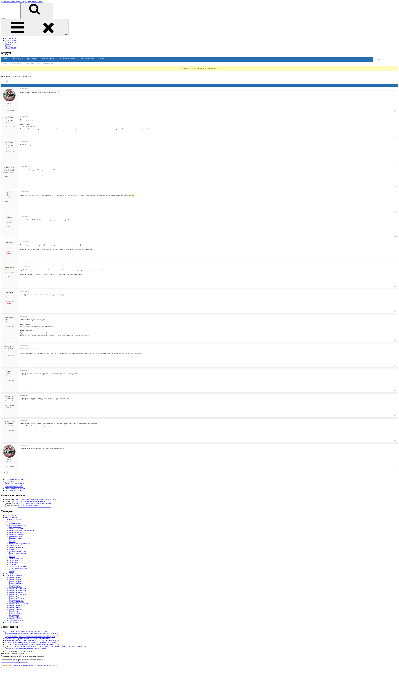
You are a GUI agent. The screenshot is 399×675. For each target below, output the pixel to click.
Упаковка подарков (16, 620)
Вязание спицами (15, 538)
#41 (395, 365)
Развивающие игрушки (17, 551)
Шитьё (11, 572)
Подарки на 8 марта (16, 592)
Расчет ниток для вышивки (14, 483)
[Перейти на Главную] (22, 2)
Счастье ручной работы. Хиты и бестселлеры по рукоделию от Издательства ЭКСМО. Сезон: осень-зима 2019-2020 (46, 646)
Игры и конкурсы (32, 59)
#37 (395, 261)
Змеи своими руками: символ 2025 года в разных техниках (26, 631)
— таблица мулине (14, 479)
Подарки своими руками (14, 575)
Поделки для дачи (11, 622)
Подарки (8, 44)
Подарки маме (14, 585)
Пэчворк (12, 549)
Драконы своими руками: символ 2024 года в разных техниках (27, 639)
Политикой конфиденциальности (14, 662)
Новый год (9, 573)
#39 (395, 311)
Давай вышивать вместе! (67, 59)
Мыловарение (14, 545)
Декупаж (12, 540)
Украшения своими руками (18, 566)
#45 (395, 467)
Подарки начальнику (16, 602)
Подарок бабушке (15, 613)
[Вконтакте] (1, 668)
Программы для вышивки (14, 490)
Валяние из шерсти (16, 529)
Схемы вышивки (11, 42)
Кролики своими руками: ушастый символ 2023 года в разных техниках (30, 642)
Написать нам (6, 665)
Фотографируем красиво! (18, 568)
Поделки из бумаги (16, 547)
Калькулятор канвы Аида (14, 485)
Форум (7, 46)
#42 (395, 390)
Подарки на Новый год (17, 594)
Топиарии (12, 564)
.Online (10, 481)
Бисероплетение (15, 527)
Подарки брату (14, 577)
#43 (395, 415)
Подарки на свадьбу (16, 600)
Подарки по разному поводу (19, 603)
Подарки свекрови (15, 609)
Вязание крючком (15, 536)
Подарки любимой (15, 581)
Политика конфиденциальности (23, 665)
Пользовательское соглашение (46, 665)
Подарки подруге (15, 605)
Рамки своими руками (17, 555)
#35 (395, 211)
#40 (395, 340)
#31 (395, 111)
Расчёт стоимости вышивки (29, 505)
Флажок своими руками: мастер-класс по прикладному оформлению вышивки (33, 635)
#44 (395, 440)
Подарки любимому (16, 583)
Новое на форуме (17, 59)
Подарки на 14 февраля (17, 588)
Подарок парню (14, 617)
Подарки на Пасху (15, 596)
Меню (66, 34)
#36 (395, 236)
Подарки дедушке (15, 579)
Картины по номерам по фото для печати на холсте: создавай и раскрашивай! (32, 640)
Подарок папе (14, 615)
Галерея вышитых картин (87, 59)
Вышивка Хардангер (16, 534)
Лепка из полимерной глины (19, 544)
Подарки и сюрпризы (48, 59)
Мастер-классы (10, 38)
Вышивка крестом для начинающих (22, 530)
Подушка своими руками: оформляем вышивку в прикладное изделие (30, 637)
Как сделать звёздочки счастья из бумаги (30, 501)
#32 (395, 136)
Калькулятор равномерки (14, 487)
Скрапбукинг (14, 562)
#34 (395, 186)
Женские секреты (11, 517)
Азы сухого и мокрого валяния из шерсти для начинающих (26, 648)
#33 (395, 161)
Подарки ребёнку (15, 607)
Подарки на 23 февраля (17, 590)
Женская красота (15, 519)
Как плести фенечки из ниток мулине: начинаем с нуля (31, 503)
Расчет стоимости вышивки (15, 488)
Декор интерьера (11, 40)
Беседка (101, 59)
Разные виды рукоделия (17, 553)
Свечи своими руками (17, 559)
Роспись (12, 557)
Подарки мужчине (15, 587)
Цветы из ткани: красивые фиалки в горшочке (34, 507)
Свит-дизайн (13, 560)
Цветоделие (13, 570)
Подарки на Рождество (17, 598)
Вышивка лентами (15, 532)
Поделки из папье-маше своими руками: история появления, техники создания (33, 644)
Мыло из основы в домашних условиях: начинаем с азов (36, 499)
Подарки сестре (14, 611)
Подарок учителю (15, 618)
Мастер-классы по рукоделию (15, 525)
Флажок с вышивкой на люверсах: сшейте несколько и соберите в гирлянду (32, 633)
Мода (11, 521)
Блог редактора (10, 48)
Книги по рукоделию (12, 523)
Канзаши (12, 542)
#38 (395, 286)
